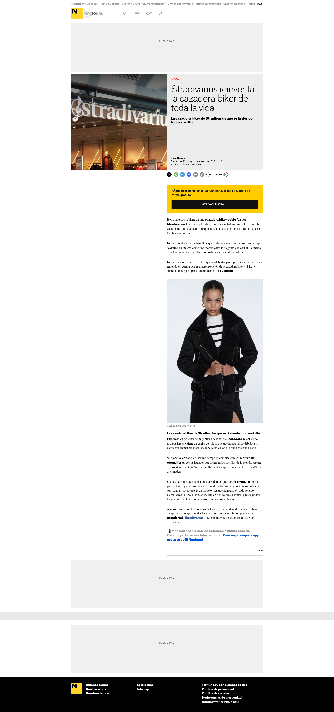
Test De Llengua (109, 4)
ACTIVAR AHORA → (214, 204)
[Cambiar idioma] (149, 13)
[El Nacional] (77, 13)
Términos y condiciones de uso (224, 685)
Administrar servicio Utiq (220, 702)
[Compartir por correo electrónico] (195, 174)
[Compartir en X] (169, 174)
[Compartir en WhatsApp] (176, 174)
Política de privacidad (218, 689)
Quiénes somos (97, 685)
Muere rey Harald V (153, 4)
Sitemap (143, 689)
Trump (251, 4)
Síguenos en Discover (84, 4)
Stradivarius (194, 517)
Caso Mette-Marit (234, 4)
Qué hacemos (96, 689)
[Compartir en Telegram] (182, 174)
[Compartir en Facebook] (189, 174)
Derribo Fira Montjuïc (180, 4)
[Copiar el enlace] (202, 174)
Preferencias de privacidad (222, 697)
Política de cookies (216, 693)
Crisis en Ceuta (131, 4)
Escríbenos (145, 685)
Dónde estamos (97, 693)
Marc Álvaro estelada (208, 4)
